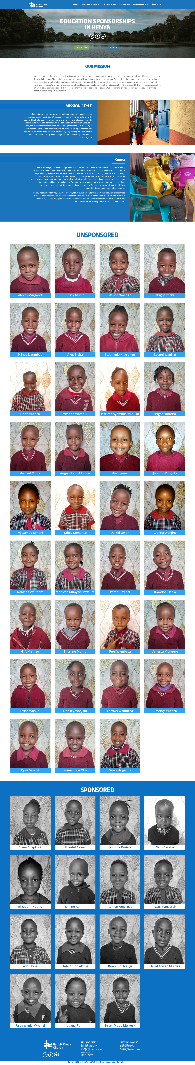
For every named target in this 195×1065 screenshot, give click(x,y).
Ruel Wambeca (120, 651)
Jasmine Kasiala (120, 847)
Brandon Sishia (165, 592)
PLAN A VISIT (110, 4)
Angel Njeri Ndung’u (75, 473)
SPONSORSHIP (139, 4)
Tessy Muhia (75, 295)
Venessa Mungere (165, 651)
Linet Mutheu (30, 414)
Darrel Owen (120, 533)
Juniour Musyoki (165, 473)
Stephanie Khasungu (120, 354)
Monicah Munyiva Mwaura (75, 592)
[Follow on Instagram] (91, 36)
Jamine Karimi (75, 907)
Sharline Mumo (75, 651)
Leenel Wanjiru (165, 354)
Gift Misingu (30, 651)
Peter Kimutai (120, 592)
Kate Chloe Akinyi (75, 966)
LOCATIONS (124, 4)
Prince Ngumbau (30, 354)
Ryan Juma (120, 473)
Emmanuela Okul (75, 770)
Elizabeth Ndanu (30, 907)
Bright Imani (165, 295)
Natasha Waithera (30, 592)
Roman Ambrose (120, 907)
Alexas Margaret (30, 295)
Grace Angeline (120, 770)
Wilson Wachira (120, 295)
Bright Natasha (165, 414)
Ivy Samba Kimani (30, 533)
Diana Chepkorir (30, 847)
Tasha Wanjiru (30, 711)
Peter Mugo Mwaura (120, 1025)
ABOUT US (156, 4)
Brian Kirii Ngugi (120, 966)
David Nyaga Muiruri (165, 966)
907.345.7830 (85, 1048)
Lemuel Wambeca (120, 711)
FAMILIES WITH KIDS (91, 4)
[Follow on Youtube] (103, 36)
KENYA (113, 47)
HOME (76, 4)
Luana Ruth (75, 1025)
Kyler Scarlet (30, 770)
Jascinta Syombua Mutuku (120, 414)
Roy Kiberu (30, 966)
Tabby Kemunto (75, 533)
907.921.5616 (124, 1048)
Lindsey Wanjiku (75, 711)
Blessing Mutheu (165, 711)
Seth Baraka (165, 847)
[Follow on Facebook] (97, 36)
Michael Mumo (30, 473)
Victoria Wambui (75, 414)
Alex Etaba (75, 354)
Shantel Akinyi (75, 847)
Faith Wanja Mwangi (30, 1025)
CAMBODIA (81, 47)
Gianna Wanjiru (165, 533)
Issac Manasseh (165, 907)
